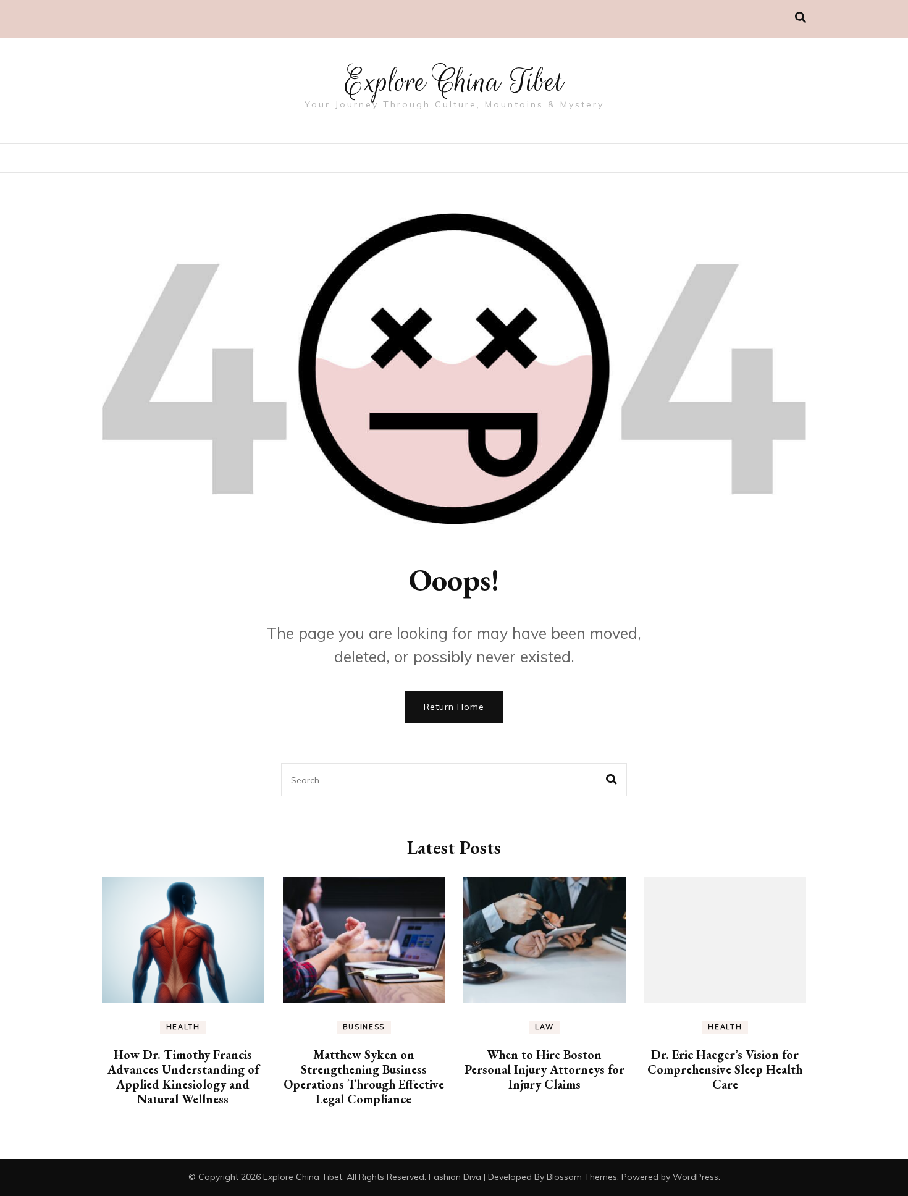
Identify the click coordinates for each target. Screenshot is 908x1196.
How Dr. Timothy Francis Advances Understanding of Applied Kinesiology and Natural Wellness (183, 1076)
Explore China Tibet (454, 81)
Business (364, 1026)
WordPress (695, 1176)
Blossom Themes (582, 1176)
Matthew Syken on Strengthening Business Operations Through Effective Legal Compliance (364, 1076)
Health (183, 1026)
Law (544, 1026)
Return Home (454, 706)
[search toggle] (800, 17)
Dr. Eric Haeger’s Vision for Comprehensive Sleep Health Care (724, 1069)
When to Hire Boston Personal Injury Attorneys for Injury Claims (544, 1069)
